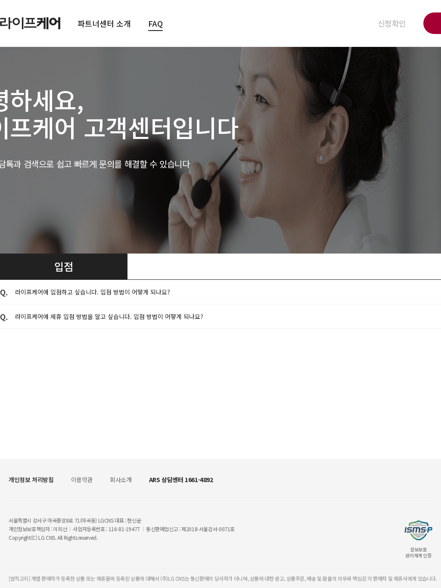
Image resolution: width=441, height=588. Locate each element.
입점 (63, 266)
